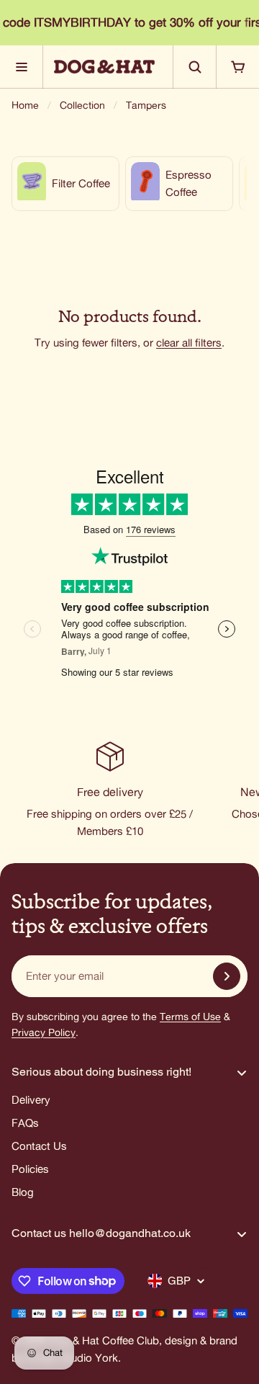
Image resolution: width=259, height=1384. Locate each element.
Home (25, 105)
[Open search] (194, 67)
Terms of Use (190, 1016)
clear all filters (189, 342)
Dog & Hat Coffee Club (104, 1340)
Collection (82, 105)
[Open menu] (21, 67)
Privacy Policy (44, 1032)
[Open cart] (237, 67)
